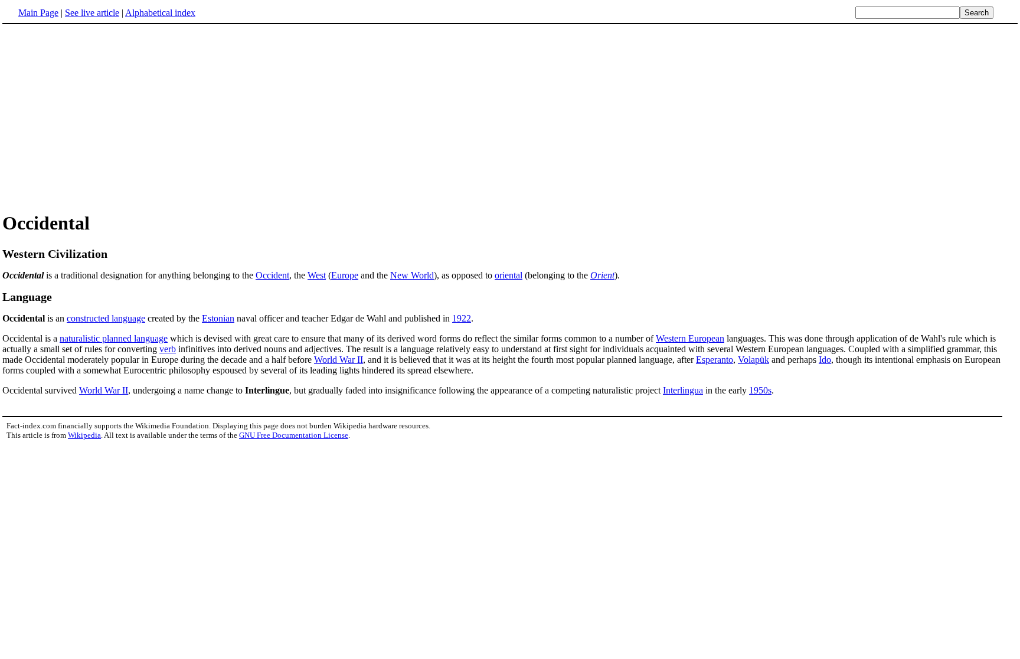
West (317, 275)
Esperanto (714, 360)
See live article (92, 13)
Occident (272, 275)
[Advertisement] (101, 117)
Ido (825, 360)
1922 (461, 318)
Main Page (38, 13)
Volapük (753, 360)
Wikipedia (84, 435)
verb (167, 349)
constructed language (106, 318)
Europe (344, 275)
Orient (602, 275)
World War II (338, 360)
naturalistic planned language (114, 338)
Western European (690, 338)
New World (412, 275)
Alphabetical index (160, 13)
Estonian (218, 318)
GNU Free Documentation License (293, 435)
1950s (760, 390)
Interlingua (683, 390)
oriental (508, 275)
